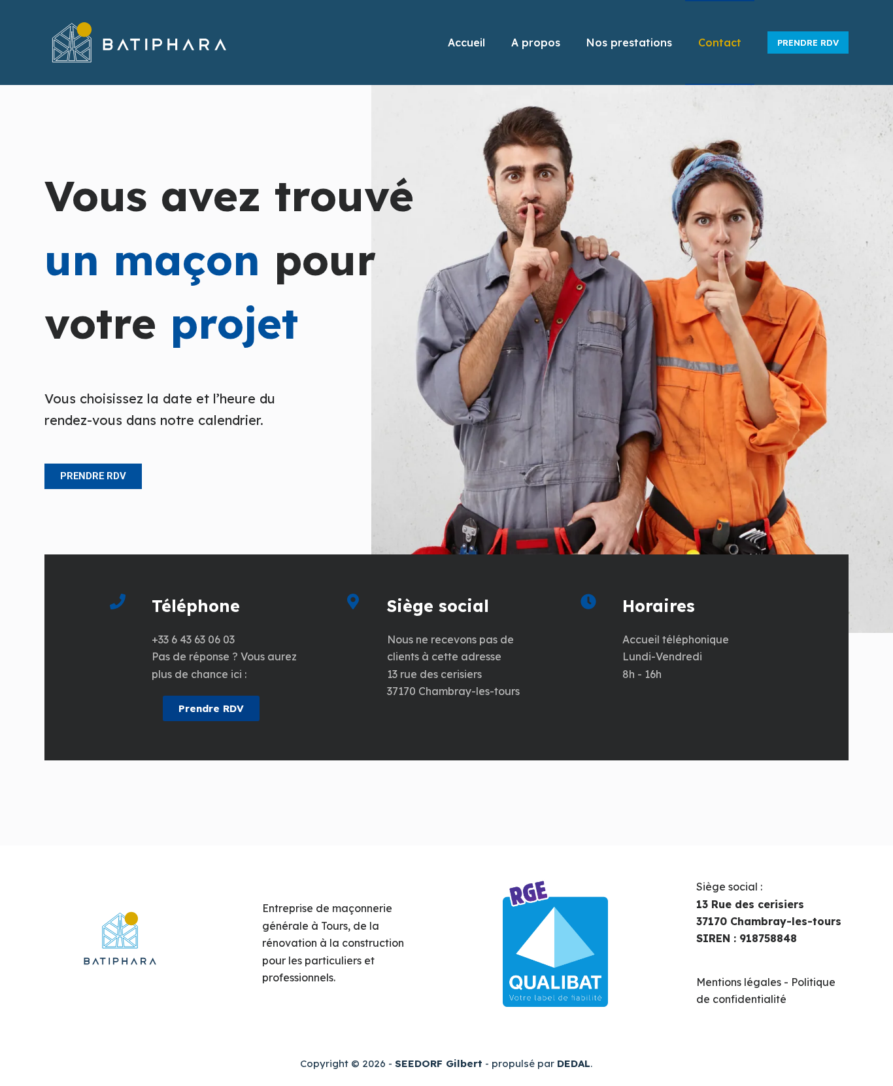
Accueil (466, 42)
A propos (535, 42)
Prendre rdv (808, 42)
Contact (719, 42)
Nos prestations (629, 42)
